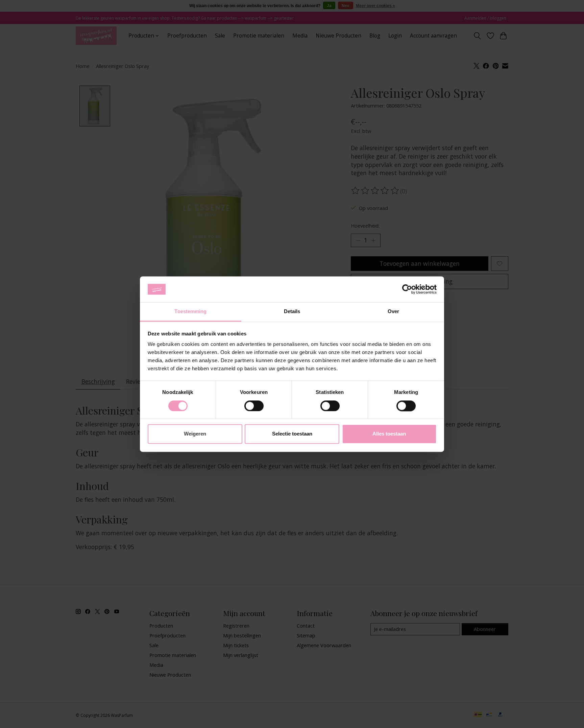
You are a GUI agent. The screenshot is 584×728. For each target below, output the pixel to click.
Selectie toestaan (292, 434)
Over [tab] (393, 311)
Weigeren (195, 434)
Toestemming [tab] (190, 311)
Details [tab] (292, 311)
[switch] (254, 405)
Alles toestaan (389, 434)
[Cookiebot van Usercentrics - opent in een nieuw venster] (407, 289)
